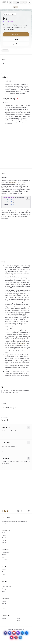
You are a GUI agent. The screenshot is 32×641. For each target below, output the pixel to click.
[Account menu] (25, 2)
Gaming (4, 589)
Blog (3, 557)
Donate (3, 623)
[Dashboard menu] (10, 2)
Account (4, 540)
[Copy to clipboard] (28, 198)
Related (6, 51)
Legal (3, 574)
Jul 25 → (16, 44)
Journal (4, 7)
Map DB (4, 603)
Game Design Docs (6, 586)
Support (4, 542)
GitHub (18, 618)
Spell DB (4, 606)
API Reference (5, 555)
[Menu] (29, 2)
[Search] (21, 2)
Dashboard (4, 533)
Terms (3, 572)
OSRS (3, 608)
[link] (5, 511)
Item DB (4, 601)
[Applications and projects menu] (14, 2)
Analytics (4, 537)
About (18, 620)
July (10, 7)
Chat (3, 620)
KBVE (13, 629)
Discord (4, 618)
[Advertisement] (16, 148)
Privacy (4, 569)
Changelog (4, 559)
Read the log (15, 34)
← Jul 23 (16, 39)
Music (3, 591)
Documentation (5, 552)
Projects (4, 535)
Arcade (3, 584)
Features (19, 623)
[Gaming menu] (17, 2)
